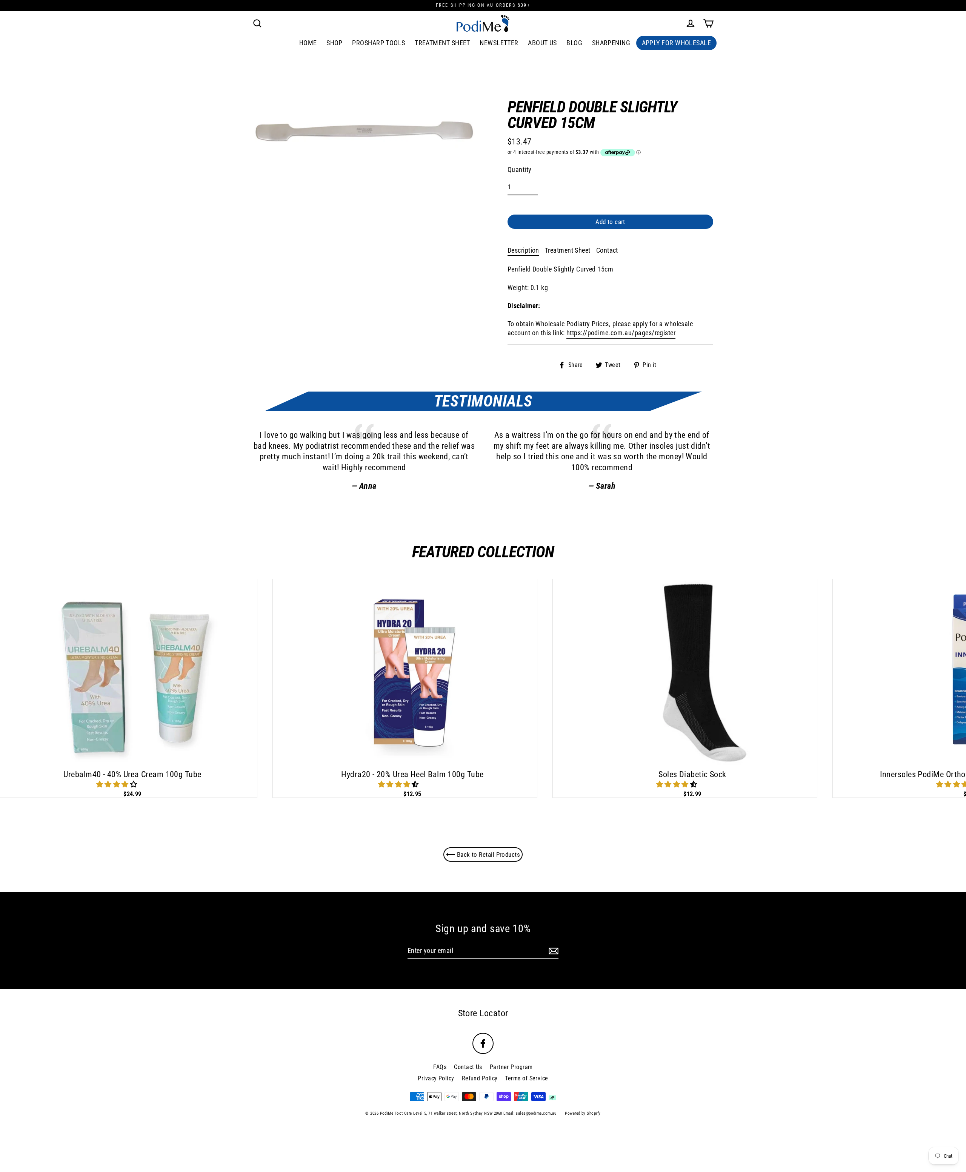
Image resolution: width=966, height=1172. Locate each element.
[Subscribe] (552, 951)
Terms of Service (526, 1078)
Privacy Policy (436, 1078)
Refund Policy (480, 1078)
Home (308, 43)
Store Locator (483, 1013)
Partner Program (511, 1067)
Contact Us (468, 1067)
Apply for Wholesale (676, 43)
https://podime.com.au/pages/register (620, 333)
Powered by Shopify (582, 1113)
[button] (117, 784)
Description (523, 250)
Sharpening (611, 43)
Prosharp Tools (378, 43)
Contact (607, 250)
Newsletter (499, 43)
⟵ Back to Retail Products (483, 854)
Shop (334, 43)
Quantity (520, 169)
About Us (542, 43)
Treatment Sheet (442, 43)
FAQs (439, 1067)
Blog (574, 43)
